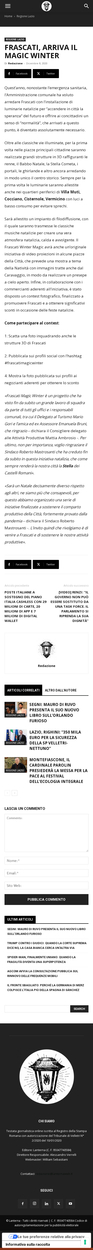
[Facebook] (22, 1203)
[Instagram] (34, 1203)
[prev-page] (7, 793)
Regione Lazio (26, 16)
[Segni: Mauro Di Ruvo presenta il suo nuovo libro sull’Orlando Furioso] (16, 709)
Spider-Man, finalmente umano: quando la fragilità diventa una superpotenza (41, 959)
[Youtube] (70, 1203)
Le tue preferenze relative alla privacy (51, 1236)
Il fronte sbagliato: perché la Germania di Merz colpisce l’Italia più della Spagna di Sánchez (45, 988)
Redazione (15, 63)
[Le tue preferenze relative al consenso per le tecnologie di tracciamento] (85, 1242)
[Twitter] (58, 1203)
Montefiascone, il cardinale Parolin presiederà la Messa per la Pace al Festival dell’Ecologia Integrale (58, 770)
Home (8, 16)
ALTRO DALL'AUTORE (61, 690)
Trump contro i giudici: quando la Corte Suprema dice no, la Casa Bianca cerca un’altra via (46, 945)
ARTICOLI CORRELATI (23, 690)
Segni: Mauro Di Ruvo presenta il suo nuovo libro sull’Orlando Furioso (54, 712)
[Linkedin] (46, 1203)
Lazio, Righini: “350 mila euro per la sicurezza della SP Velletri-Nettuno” (55, 740)
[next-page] (14, 793)
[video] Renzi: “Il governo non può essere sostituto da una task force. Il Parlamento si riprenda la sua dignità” (69, 606)
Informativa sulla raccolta (28, 1244)
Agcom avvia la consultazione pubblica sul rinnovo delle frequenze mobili (42, 973)
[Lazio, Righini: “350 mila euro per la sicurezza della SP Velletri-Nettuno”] (16, 737)
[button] (7, 6)
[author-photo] (46, 659)
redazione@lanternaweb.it (54, 1174)
